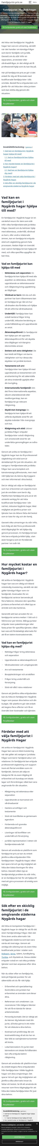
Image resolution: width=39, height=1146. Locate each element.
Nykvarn (5, 953)
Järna (12, 953)
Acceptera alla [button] (19, 1137)
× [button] (37, 1124)
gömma (29, 147)
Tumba (5, 957)
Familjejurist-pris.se (12, 2)
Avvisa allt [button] (19, 1141)
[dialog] (19, 1134)
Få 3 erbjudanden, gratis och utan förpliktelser (19, 27)
